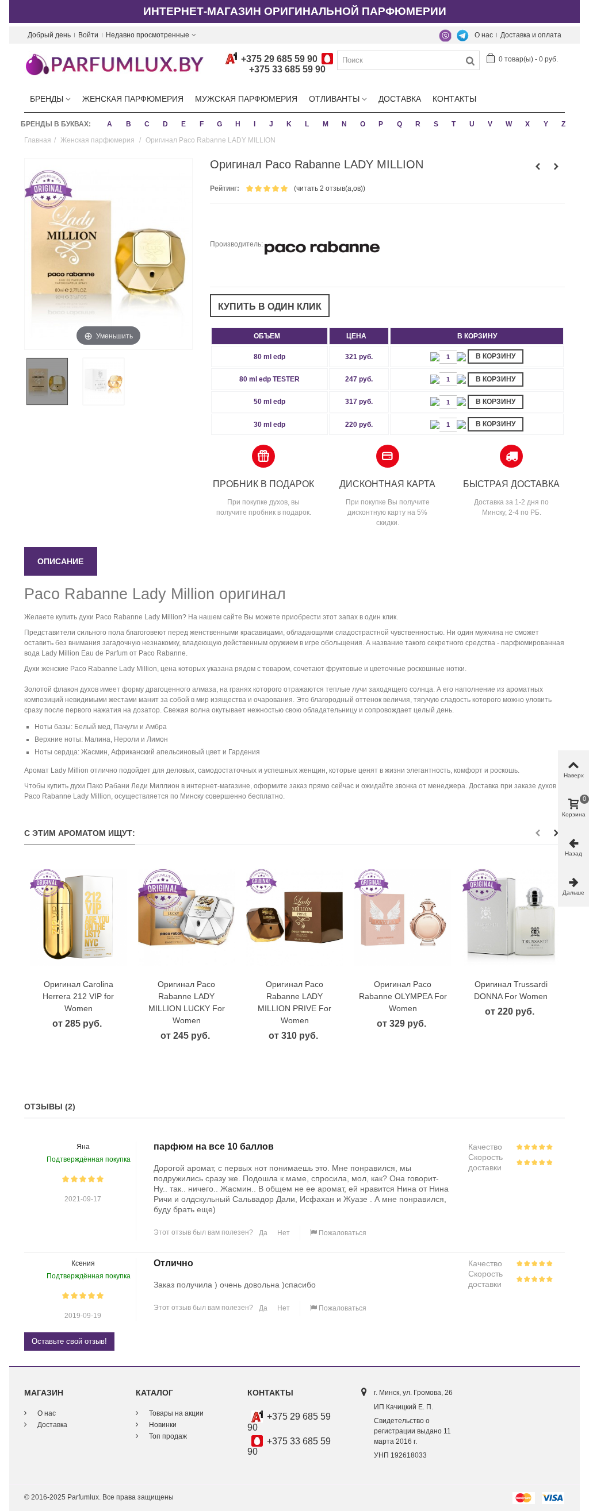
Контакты (454, 98)
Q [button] (399, 124)
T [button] (454, 124)
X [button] (527, 124)
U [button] (472, 124)
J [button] (271, 124)
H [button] (237, 124)
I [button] (254, 124)
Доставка (399, 98)
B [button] (128, 124)
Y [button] (546, 124)
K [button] (289, 124)
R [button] (417, 124)
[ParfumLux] (114, 64)
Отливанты (334, 98)
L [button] (307, 124)
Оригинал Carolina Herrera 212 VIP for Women (78, 996)
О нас (484, 35)
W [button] (509, 124)
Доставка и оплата (530, 35)
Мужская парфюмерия (246, 98)
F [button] (202, 124)
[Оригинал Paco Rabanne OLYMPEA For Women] (402, 917)
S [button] (436, 124)
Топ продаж (167, 1436)
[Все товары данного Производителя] (322, 244)
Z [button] (563, 124)
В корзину (495, 356)
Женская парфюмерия (132, 98)
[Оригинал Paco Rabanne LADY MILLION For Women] (52, 381)
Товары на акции (175, 1413)
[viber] (445, 35)
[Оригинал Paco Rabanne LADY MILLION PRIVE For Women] (294, 917)
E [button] (183, 124)
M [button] (325, 124)
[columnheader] (269, 336)
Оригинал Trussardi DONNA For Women (511, 990)
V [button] (490, 124)
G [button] (219, 124)
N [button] (344, 124)
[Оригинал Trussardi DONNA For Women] (510, 917)
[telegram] (462, 35)
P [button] (380, 124)
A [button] (109, 124)
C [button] (147, 124)
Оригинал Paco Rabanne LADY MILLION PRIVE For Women (294, 1002)
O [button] (362, 124)
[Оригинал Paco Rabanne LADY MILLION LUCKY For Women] (186, 917)
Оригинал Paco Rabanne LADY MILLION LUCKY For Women (186, 1002)
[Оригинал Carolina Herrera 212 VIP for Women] (78, 917)
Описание (60, 561)
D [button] (165, 124)
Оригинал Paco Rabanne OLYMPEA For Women (403, 996)
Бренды (46, 98)
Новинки (162, 1425)
